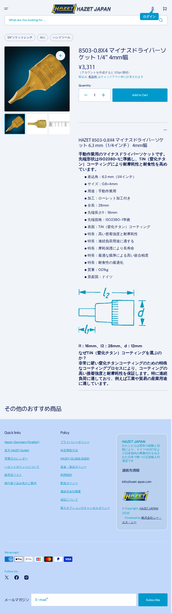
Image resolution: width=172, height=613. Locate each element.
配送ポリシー (68, 483)
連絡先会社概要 (69, 491)
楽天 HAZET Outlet (16, 450)
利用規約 (65, 475)
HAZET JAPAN (146, 508)
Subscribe (150, 600)
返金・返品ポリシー (72, 467)
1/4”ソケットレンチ (19, 37)
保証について (68, 500)
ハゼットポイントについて (21, 467)
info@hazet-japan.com (134, 481)
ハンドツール (61, 37)
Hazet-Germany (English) (21, 442)
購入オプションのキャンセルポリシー (84, 508)
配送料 (91, 77)
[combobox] (84, 20)
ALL (42, 37)
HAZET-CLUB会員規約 (73, 458)
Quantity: (83, 85)
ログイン (146, 17)
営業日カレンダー (16, 458)
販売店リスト (13, 475)
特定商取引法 (68, 450)
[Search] (158, 20)
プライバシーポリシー (73, 442)
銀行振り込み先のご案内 (20, 483)
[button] (6, 9)
